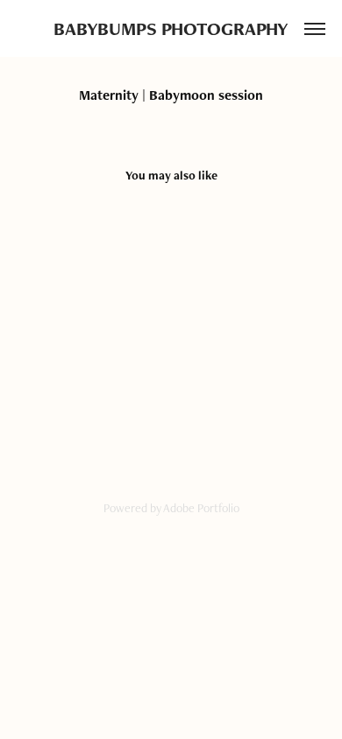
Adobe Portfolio (201, 508)
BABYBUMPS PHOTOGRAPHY (171, 28)
